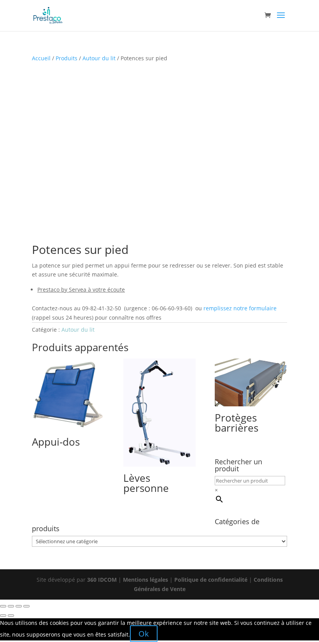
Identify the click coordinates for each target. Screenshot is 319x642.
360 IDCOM (102, 579)
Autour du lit (99, 58)
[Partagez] (11, 606)
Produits (66, 58)
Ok (143, 633)
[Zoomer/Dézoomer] (26, 606)
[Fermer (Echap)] (3, 606)
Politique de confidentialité (210, 579)
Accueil (41, 58)
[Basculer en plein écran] (19, 606)
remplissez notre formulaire (240, 308)
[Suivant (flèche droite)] (11, 615)
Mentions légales (145, 579)
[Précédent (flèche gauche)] (3, 615)
